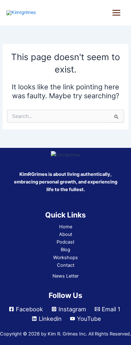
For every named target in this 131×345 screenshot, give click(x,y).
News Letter (65, 276)
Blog (65, 249)
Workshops (65, 257)
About (65, 234)
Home (65, 227)
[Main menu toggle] (116, 12)
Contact (65, 265)
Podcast (65, 242)
